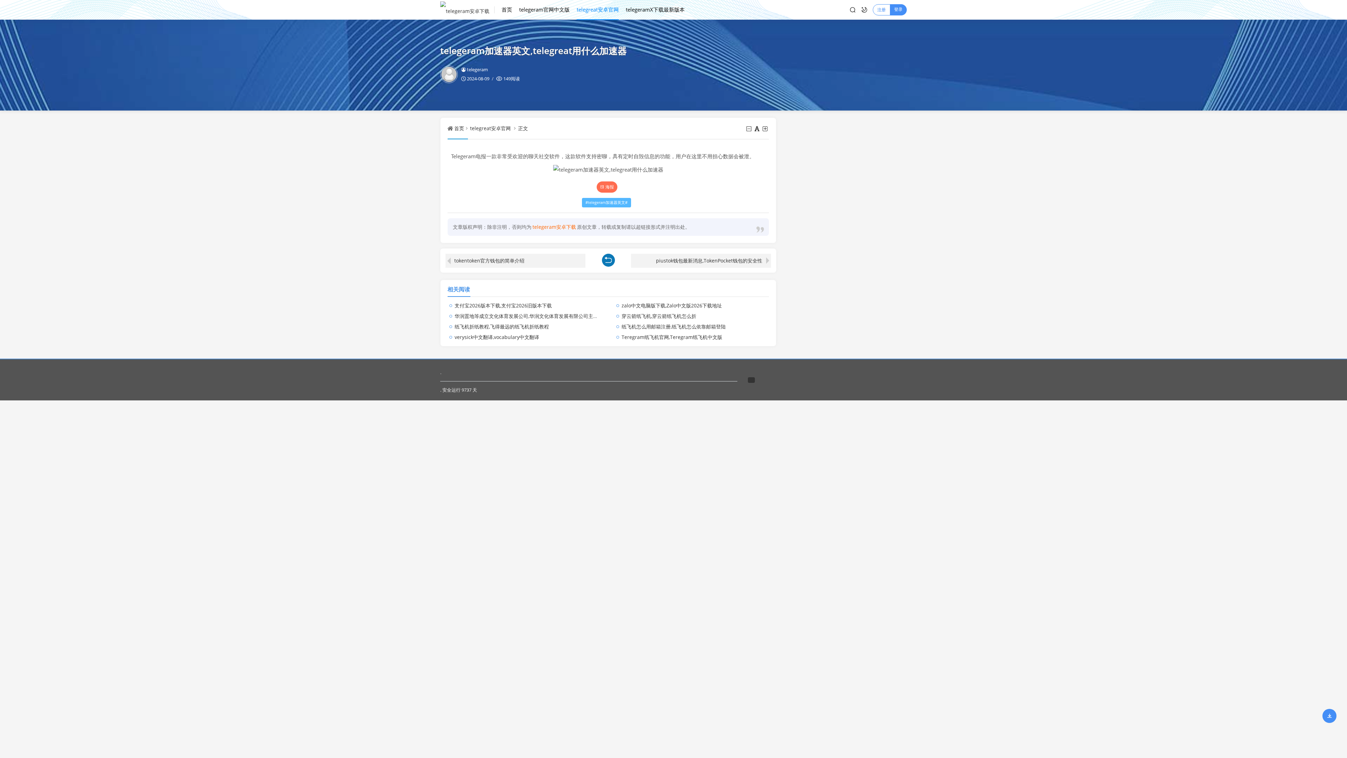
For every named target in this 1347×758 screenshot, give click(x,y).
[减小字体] (749, 129)
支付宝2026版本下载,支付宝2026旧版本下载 (503, 305)
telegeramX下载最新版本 (655, 9)
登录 (898, 9)
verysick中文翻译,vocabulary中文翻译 (497, 337)
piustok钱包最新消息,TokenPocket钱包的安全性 (709, 260)
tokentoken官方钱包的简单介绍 (489, 260)
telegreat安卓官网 (598, 9)
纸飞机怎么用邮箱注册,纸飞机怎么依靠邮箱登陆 (674, 326)
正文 (523, 128)
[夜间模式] (864, 10)
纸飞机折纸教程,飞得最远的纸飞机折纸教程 (502, 326)
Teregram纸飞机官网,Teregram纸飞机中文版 (672, 337)
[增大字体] (765, 129)
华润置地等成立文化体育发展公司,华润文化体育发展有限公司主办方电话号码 (539, 316)
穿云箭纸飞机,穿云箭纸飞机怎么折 (659, 316)
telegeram (477, 69)
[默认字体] (757, 129)
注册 (881, 10)
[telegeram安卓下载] (467, 10)
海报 (609, 187)
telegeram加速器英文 (606, 202)
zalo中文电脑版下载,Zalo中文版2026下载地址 (672, 305)
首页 (507, 9)
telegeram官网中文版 (544, 9)
